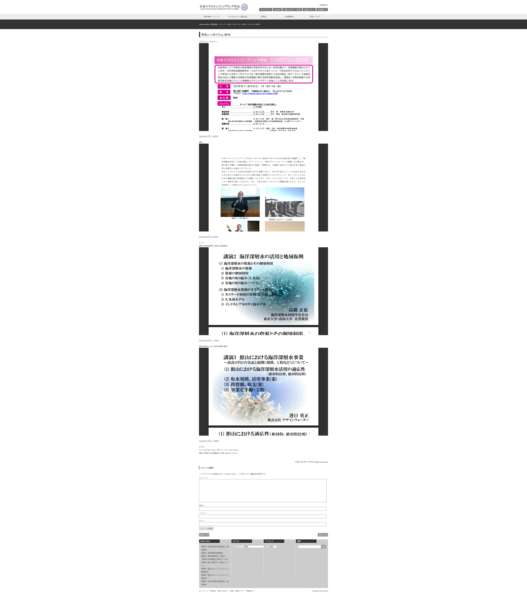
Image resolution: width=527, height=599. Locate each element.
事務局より (322, 9)
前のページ (204, 535)
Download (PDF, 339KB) (208, 136)
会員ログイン (309, 9)
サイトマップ (266, 9)
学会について (315, 16)
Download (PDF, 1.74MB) (209, 340)
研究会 (263, 16)
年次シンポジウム (321, 461)
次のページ (323, 535)
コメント (203, 477)
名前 (201, 505)
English (277, 9)
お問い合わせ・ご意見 (292, 9)
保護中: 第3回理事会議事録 (212, 552)
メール (202, 513)
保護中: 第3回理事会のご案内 (213, 556)
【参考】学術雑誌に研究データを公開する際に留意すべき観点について (214, 562)
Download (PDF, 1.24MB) (209, 440)
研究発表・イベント (212, 16)
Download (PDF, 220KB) (208, 236)
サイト (201, 520)
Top (520, 592)
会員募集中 (289, 16)
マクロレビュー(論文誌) (237, 16)
